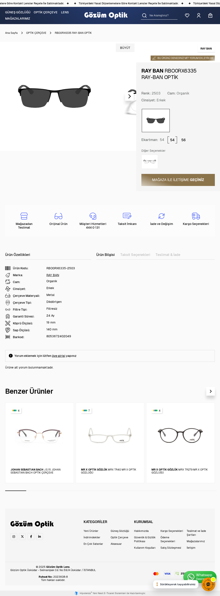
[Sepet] (210, 15)
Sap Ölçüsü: (21, 330)
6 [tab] (121, 490)
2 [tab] (36, 490)
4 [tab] (79, 490)
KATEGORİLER (95, 522)
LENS (65, 12)
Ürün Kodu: (20, 268)
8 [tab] (163, 490)
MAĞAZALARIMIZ (17, 18)
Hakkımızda (141, 531)
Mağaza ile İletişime (178, 180)
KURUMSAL (143, 522)
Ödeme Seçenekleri (167, 539)
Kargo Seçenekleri (171, 531)
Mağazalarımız (196, 541)
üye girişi (58, 356)
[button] (144, 15)
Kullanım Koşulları (145, 547)
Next (129, 96)
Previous (7, 96)
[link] (13, 536)
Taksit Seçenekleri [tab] (135, 255)
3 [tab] (58, 490)
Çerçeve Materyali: (26, 295)
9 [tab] (184, 490)
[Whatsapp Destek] (200, 577)
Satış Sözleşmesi (170, 547)
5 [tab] (100, 490)
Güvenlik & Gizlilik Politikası (145, 539)
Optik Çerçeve (119, 537)
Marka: (18, 275)
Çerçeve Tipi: (22, 302)
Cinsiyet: (148, 100)
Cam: (171, 93)
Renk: (146, 93)
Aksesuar (116, 543)
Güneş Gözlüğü (120, 531)
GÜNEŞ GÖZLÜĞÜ (18, 12)
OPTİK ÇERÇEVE (46, 12)
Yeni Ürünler (91, 531)
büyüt (125, 48)
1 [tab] (15, 490)
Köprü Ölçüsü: (23, 323)
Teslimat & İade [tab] (168, 255)
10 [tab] (206, 490)
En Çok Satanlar (93, 543)
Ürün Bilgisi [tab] (105, 255)
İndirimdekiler (92, 537)
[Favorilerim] (187, 15)
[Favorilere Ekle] (65, 410)
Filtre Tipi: (20, 309)
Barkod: (18, 337)
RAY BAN (52, 275)
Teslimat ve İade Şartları (196, 532)
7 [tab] (142, 490)
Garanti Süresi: (23, 316)
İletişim (191, 547)
